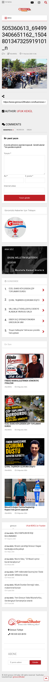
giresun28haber (19, 677)
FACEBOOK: (20, 130)
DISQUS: (29, 130)
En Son (8, 344)
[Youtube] (32, 2)
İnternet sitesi (10, 186)
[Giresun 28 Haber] (24, 11)
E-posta (29, 176)
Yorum (7, 153)
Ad (6, 176)
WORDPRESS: (8, 130)
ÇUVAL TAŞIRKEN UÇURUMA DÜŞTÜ (20, 467)
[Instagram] (39, 2)
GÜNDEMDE (13, 281)
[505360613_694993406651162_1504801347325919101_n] (24, 74)
